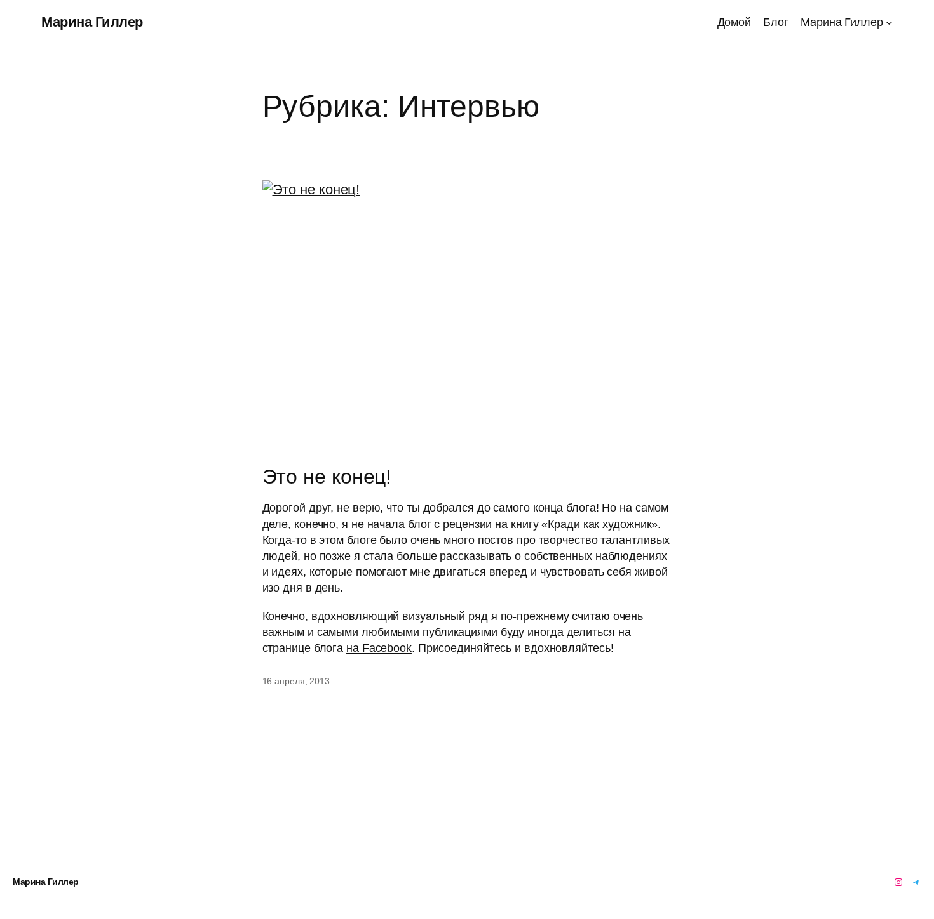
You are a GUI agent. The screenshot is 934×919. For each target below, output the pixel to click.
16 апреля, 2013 (296, 681)
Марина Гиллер (92, 22)
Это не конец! (327, 476)
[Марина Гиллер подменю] (889, 22)
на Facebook (379, 648)
